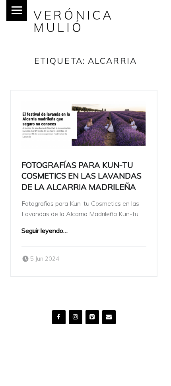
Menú (16, 10)
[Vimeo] (92, 317)
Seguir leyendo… (44, 230)
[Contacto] (109, 317)
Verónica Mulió (73, 21)
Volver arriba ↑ (64, 370)
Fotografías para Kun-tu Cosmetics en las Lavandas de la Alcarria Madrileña (81, 176)
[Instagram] (75, 317)
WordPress (25, 370)
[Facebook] (59, 317)
